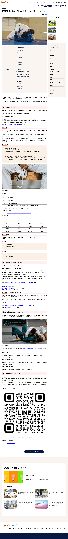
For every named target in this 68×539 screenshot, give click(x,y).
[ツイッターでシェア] (43, 14)
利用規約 (41, 535)
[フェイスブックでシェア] (46, 14)
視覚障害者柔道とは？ (20, 47)
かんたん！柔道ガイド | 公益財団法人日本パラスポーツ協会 (19, 213)
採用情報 (58, 2)
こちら (11, 388)
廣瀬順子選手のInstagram (10, 307)
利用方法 (22, 528)
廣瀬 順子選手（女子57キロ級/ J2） (23, 76)
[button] (61, 6)
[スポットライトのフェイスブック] (16, 525)
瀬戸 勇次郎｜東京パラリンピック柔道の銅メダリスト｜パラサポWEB (19, 282)
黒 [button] (45, 5)
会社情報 (22, 535)
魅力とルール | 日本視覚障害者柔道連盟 (13, 124)
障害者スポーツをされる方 (14, 528)
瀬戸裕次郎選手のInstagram (8, 289)
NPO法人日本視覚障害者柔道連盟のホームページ (33, 348)
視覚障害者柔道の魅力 (21, 50)
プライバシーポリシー (34, 535)
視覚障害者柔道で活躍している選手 (22, 71)
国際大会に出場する (20, 88)
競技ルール (19, 52)
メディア (48, 2)
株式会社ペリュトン (11, 443)
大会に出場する (20, 83)
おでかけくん (42, 2)
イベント (53, 2)
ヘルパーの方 (35, 2)
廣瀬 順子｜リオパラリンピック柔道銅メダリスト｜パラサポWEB (18, 305)
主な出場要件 (19, 57)
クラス (19, 59)
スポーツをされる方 (27, 2)
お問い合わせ (64, 2)
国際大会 (19, 69)
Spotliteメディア (49, 528)
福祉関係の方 (35, 528)
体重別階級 (20, 62)
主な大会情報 (19, 64)
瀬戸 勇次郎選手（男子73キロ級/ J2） (24, 74)
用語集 (46, 535)
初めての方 (19, 2)
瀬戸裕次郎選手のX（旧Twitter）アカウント (11, 288)
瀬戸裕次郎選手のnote (6, 286)
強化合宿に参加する (20, 86)
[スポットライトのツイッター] (13, 525)
